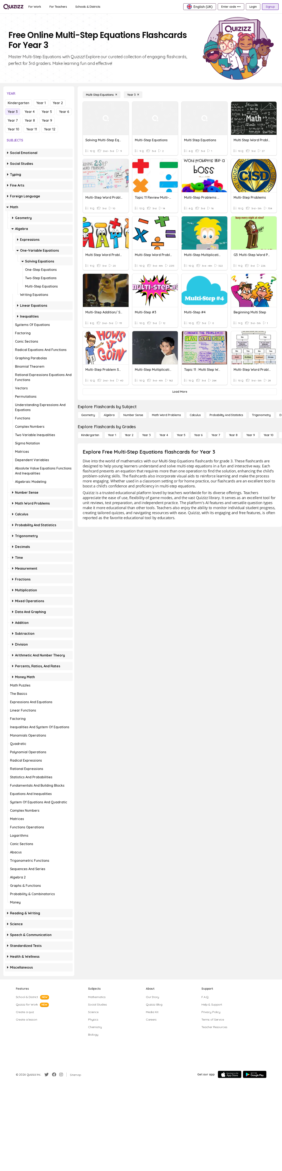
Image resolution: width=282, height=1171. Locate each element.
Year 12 (49, 129)
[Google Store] (254, 1074)
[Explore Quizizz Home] (13, 6)
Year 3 (13, 112)
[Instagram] (61, 1074)
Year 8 (30, 120)
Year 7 (13, 120)
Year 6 (64, 112)
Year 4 (30, 112)
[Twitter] (46, 1074)
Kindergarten (18, 103)
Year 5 (47, 112)
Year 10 (13, 129)
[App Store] (229, 1074)
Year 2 (58, 103)
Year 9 (47, 120)
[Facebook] (54, 1074)
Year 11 (31, 129)
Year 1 (41, 103)
